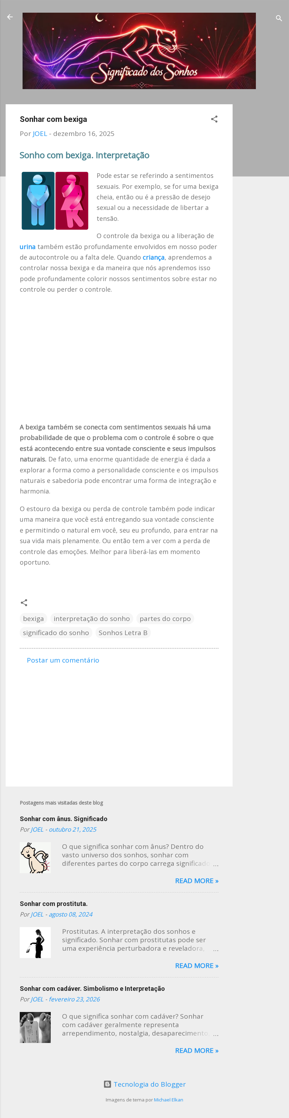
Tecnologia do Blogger (149, 1084)
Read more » (197, 880)
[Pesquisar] (279, 19)
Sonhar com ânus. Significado (63, 818)
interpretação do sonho (92, 618)
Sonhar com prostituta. (54, 903)
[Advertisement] (260, 210)
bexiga (33, 618)
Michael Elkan (168, 1100)
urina (28, 246)
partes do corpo (165, 618)
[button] (214, 120)
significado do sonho (56, 632)
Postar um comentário (63, 660)
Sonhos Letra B (123, 632)
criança (154, 257)
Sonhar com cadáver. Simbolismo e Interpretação (92, 988)
